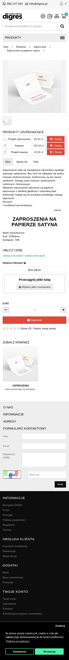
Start (5, 47)
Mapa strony (10, 556)
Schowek (8, 608)
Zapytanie (36, 320)
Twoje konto (9, 598)
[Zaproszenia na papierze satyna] (34, 86)
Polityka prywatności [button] (18, 641)
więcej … (59, 210)
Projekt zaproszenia (19, 139)
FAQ (35, 161)
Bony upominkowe (13, 577)
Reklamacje (9, 551)
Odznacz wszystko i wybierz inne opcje (24, 256)
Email (6, 446)
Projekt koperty (19, 152)
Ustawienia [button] (19, 651)
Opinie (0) (21, 161)
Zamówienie (9, 603)
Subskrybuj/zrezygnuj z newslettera (22, 613)
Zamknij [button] (60, 626)
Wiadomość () (9, 456)
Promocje (8, 582)
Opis (7, 161)
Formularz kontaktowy (15, 546)
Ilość (6, 303)
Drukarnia (21, 47)
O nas (6, 510)
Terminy (7, 529)
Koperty (19, 145)
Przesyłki (8, 515)
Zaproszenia (40, 47)
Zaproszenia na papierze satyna (23, 50)
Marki (6, 572)
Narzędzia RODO (12, 505)
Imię (5, 436)
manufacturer (17, 232)
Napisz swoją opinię (45, 328)
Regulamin (9, 524)
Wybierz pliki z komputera (35, 287)
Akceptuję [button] (49, 651)
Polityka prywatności (14, 519)
